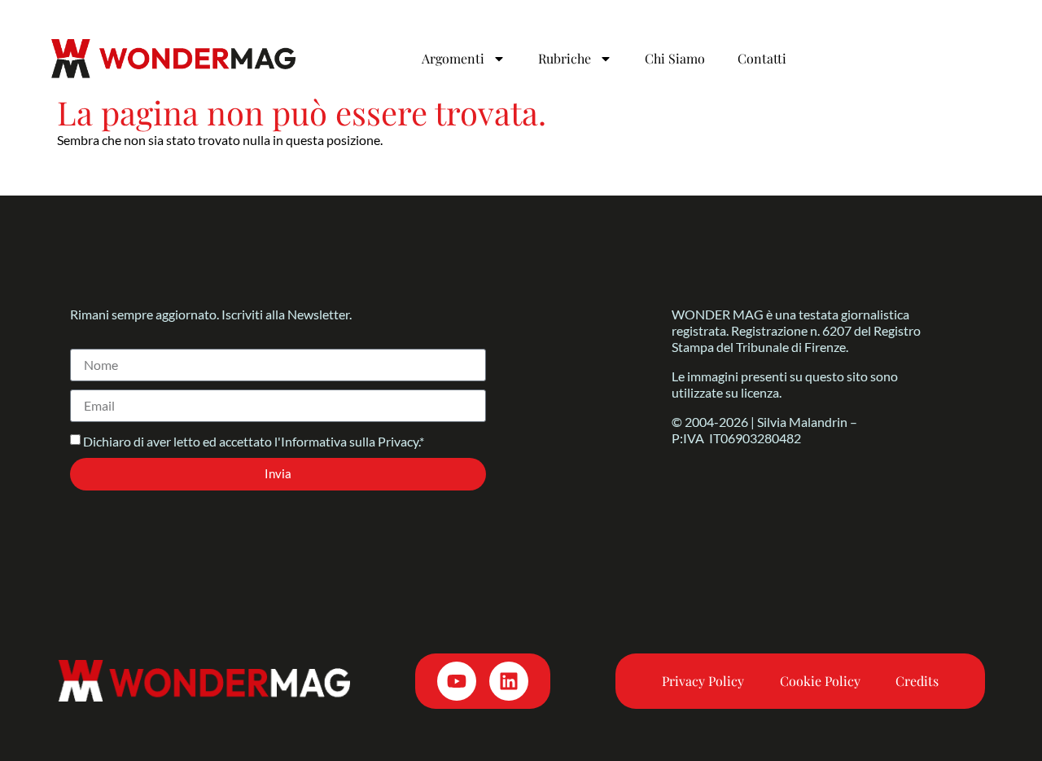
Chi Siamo (675, 58)
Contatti (762, 58)
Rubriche (564, 58)
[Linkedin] (508, 681)
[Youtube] (456, 681)
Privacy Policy (703, 680)
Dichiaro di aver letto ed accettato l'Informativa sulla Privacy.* (253, 441)
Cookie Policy (820, 680)
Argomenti (453, 58)
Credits (917, 680)
